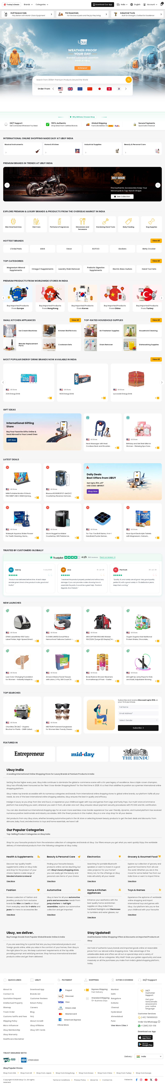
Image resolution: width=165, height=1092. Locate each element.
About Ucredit (36, 1021)
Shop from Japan (43, 1073)
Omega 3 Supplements (16, 269)
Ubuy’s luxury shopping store (65, 870)
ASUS (16, 248)
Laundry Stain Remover (42, 269)
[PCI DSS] (9, 1060)
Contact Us (8, 994)
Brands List (35, 994)
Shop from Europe (143, 1073)
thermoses (115, 909)
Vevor (42, 248)
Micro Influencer (10, 1025)
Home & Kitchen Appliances (96, 891)
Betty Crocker (122, 248)
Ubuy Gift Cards (37, 1030)
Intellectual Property (13, 1003)
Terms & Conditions (61, 1080)
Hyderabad (116, 1012)
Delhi (113, 994)
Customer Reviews (39, 998)
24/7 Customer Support (150, 992)
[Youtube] (146, 1080)
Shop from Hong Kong (65, 1073)
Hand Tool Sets (122, 269)
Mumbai (114, 989)
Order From (44, 88)
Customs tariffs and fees (15, 1016)
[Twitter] (151, 1080)
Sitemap (7, 1007)
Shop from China (105, 1073)
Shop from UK (26, 1073)
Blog (32, 1012)
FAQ (32, 1016)
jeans (9, 909)
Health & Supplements (19, 856)
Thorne (149, 248)
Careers (34, 1007)
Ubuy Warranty (10, 1034)
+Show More (63, 1025)
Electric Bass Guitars (95, 269)
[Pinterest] (156, 1080)
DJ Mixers (149, 269)
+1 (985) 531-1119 (148, 1025)
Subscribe (137, 728)
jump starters (53, 903)
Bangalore (116, 998)
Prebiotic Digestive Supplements (69, 269)
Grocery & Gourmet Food (143, 856)
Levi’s (27, 903)
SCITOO (69, 248)
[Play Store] (145, 1045)
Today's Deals (12, 4)
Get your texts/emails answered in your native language (151, 1004)
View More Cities (119, 1025)
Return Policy (36, 1003)
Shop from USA (9, 1073)
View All (156, 240)
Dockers (96, 248)
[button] (122, 4)
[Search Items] (129, 80)
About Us (7, 989)
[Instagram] (141, 1080)
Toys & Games (136, 890)
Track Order (9, 1012)
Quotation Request (12, 998)
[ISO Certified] (28, 1060)
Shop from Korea (86, 1073)
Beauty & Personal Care (61, 856)
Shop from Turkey (123, 1073)
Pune (113, 1021)
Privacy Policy (80, 1080)
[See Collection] (82, 184)
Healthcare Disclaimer (13, 1039)
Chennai (115, 1007)
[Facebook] (136, 1080)
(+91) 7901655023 (149, 1017)
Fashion (11, 890)
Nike (19, 903)
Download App (37, 989)
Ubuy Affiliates (37, 1025)
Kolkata (114, 1003)
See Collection (123, 194)
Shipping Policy (10, 1021)
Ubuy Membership (11, 1030)
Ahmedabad (117, 1016)
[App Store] (145, 1038)
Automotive (54, 890)
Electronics (93, 856)
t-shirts (32, 906)
